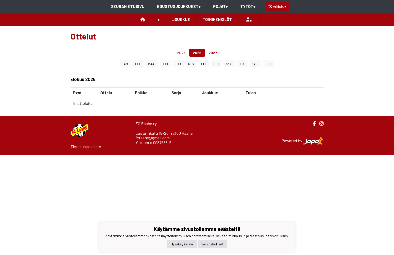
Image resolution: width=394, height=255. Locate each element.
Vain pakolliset (212, 244)
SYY (228, 64)
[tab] (181, 53)
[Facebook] (312, 123)
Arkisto (279, 6)
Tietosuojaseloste (85, 146)
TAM (125, 64)
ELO (216, 64)
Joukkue (181, 19)
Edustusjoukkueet (179, 6)
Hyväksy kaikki (182, 244)
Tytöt (247, 6)
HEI (203, 64)
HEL (138, 64)
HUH (165, 64)
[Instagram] (320, 123)
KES (191, 64)
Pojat (220, 6)
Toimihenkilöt (217, 19)
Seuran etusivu (128, 6)
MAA (151, 64)
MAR (254, 64)
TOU (178, 64)
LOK (241, 64)
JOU (268, 64)
